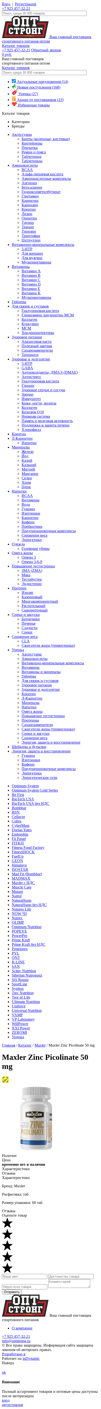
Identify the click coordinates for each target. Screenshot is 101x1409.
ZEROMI (19, 1032)
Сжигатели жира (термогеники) (48, 645)
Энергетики (32, 540)
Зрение (27, 394)
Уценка (18, 650)
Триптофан (31, 236)
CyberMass (20, 825)
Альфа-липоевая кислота (42, 174)
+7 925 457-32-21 (16, 8)
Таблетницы (32, 161)
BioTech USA (23, 799)
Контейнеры (32, 143)
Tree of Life (21, 997)
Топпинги (30, 355)
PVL (15, 953)
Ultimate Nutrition (26, 1002)
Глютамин (30, 196)
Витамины (21, 267)
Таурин (28, 222)
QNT (16, 958)
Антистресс (31, 377)
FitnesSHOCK (23, 852)
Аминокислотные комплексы (46, 178)
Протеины (30, 720)
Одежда (18, 544)
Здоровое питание (27, 337)
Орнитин (29, 218)
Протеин (19, 588)
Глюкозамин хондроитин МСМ (48, 315)
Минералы (21, 447)
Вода (26, 504)
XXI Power (21, 1028)
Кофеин (28, 522)
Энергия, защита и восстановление (51, 742)
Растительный (33, 606)
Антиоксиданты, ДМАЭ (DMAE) (50, 372)
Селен (27, 478)
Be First (18, 795)
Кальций (29, 465)
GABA (27, 368)
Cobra (16, 821)
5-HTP (27, 249)
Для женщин (32, 253)
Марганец (30, 474)
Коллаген (29, 319)
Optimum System (25, 786)
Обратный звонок (46, 50)
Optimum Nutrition (26, 927)
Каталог (25, 1045)
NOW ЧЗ (19, 914)
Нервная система (36, 416)
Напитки (29, 443)
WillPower (20, 1024)
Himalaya (19, 865)
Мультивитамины (36, 262)
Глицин (28, 385)
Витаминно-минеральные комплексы (43, 245)
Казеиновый (32, 597)
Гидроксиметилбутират (41, 192)
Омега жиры (22, 553)
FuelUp (18, 856)
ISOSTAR (20, 869)
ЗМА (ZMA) (32, 570)
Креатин (29, 209)
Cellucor (18, 817)
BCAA (27, 170)
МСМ (26, 328)
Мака (26, 575)
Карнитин (30, 200)
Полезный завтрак (37, 346)
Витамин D (31, 284)
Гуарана (28, 509)
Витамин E (31, 289)
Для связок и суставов (30, 306)
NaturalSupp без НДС (29, 905)
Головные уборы (36, 548)
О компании (22, 1328)
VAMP (17, 1015)
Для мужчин (32, 258)
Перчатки (30, 148)
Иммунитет (31, 399)
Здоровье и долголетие (31, 359)
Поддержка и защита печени (45, 425)
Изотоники (31, 513)
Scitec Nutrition (24, 971)
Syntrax (18, 988)
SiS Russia (20, 980)
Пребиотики (32, 526)
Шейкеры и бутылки (29, 747)
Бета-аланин (32, 187)
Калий (27, 460)
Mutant (17, 891)
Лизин (27, 214)
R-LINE (18, 962)
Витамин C (31, 280)
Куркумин (30, 324)
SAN (16, 966)
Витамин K (31, 293)
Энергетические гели (39, 777)
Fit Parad (19, 839)
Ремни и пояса (34, 152)
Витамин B (31, 275)
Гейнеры (19, 302)
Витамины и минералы (41, 672)
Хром (26, 482)
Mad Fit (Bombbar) (27, 874)
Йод (25, 456)
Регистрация (25, 4)
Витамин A (31, 271)
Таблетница (31, 156)
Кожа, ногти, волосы (39, 403)
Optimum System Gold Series (35, 790)
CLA (26, 641)
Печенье (29, 623)
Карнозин (30, 205)
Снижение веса (34, 535)
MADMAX (21, 878)
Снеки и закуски (26, 614)
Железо (28, 452)
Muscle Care (21, 887)
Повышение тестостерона (33, 566)
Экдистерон (32, 584)
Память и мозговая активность (47, 421)
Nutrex (17, 918)
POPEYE (19, 931)
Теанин (28, 227)
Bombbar (19, 808)
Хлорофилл (31, 429)
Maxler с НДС (23, 883)
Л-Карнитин (22, 438)
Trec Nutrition (23, 993)
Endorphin (20, 834)
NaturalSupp (21, 900)
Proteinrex (20, 949)
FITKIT (18, 843)
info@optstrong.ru (16, 1341)
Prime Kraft (21, 940)
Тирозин (29, 231)
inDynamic (31, 1358)
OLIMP (18, 922)
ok (4, 1372)
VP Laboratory (23, 1019)
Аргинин (29, 183)
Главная (8, 1045)
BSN (16, 812)
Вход (6, 4)
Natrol (17, 896)
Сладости (30, 628)
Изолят (27, 592)
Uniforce (18, 1006)
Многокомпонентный (40, 601)
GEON (17, 861)
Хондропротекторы (38, 333)
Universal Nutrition (27, 1010)
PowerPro (19, 936)
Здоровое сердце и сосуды (43, 390)
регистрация (12, 1405)
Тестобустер (32, 579)
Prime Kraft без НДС (28, 944)
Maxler (40, 1045)
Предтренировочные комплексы (49, 531)
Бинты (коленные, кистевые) (46, 139)
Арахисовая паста (36, 341)
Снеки (27, 632)
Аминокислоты (25, 165)
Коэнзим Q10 (33, 412)
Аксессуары (22, 134)
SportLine (19, 984)
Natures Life (21, 909)
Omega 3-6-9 (32, 562)
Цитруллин (31, 240)
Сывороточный (35, 610)
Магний (28, 469)
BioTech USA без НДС (30, 803)
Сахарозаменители (37, 350)
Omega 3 (29, 557)
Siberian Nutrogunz (27, 975)
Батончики (31, 619)
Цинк (26, 487)
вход (6, 1400)
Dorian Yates (22, 830)
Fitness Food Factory (28, 847)
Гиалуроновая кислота (40, 311)
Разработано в (13, 1354)
